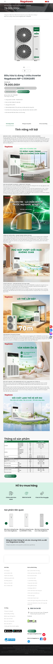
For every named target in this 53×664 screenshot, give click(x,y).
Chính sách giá (31, 595)
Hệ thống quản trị (8, 580)
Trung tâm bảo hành (32, 583)
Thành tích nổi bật (8, 575)
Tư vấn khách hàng (31, 580)
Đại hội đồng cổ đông (9, 613)
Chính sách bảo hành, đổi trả (34, 573)
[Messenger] (50, 333)
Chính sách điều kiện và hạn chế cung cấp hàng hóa (37, 603)
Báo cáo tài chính (8, 618)
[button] (25, 67)
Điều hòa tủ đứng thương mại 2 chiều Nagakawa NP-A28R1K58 (26, 531)
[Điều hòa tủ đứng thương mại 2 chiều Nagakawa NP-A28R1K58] (26, 520)
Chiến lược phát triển (9, 578)
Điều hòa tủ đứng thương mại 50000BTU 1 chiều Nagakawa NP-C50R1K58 (11, 531)
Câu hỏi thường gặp (42, 497)
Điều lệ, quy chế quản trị (9, 616)
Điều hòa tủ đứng (32, 15)
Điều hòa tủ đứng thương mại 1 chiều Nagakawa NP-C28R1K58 (42, 531)
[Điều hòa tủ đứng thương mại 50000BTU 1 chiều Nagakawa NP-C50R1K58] (11, 520)
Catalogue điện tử (31, 588)
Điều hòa (12, 15)
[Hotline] (51, 327)
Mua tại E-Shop (20, 88)
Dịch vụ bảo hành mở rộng (33, 570)
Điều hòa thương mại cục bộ (21, 15)
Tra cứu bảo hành (31, 578)
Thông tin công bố (8, 611)
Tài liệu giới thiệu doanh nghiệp (11, 626)
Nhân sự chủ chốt (8, 583)
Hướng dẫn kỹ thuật (32, 585)
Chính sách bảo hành (11, 498)
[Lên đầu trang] (51, 656)
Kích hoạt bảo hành (10, 91)
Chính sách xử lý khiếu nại (33, 593)
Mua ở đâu (31, 631)
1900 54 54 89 (26, 497)
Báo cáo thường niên (9, 621)
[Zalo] (50, 330)
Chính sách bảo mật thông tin (34, 590)
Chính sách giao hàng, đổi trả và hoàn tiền (37, 600)
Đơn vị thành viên (8, 585)
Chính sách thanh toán (33, 598)
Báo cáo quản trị (8, 623)
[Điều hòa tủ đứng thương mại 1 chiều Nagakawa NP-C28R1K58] (42, 520)
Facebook (29, 616)
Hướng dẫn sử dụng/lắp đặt (23, 91)
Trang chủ (6, 15)
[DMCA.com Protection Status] (32, 620)
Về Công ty (7, 570)
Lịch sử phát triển (8, 573)
